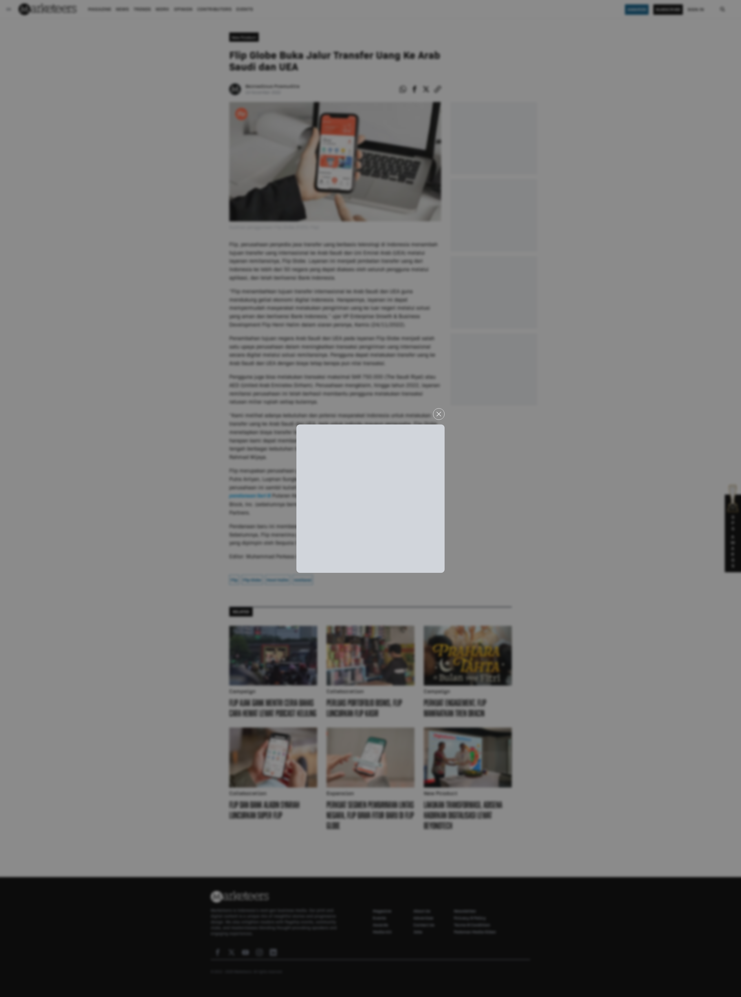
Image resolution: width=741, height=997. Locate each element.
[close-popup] (439, 414)
